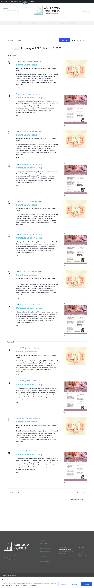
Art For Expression (44, 541)
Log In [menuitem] (5, 1)
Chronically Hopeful (45, 546)
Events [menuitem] (33, 1)
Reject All (74, 584)
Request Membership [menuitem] (15, 1)
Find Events (64, 40)
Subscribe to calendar (76, 499)
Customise (63, 584)
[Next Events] (11, 48)
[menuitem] (1, 1)
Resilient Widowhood (45, 561)
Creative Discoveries (45, 548)
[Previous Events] (8, 48)
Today (16, 48)
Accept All (86, 584)
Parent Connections (26, 64)
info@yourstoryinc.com (65, 549)
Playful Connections (45, 559)
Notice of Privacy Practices (9, 575)
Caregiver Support (44, 543)
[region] (47, 582)
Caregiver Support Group (29, 97)
